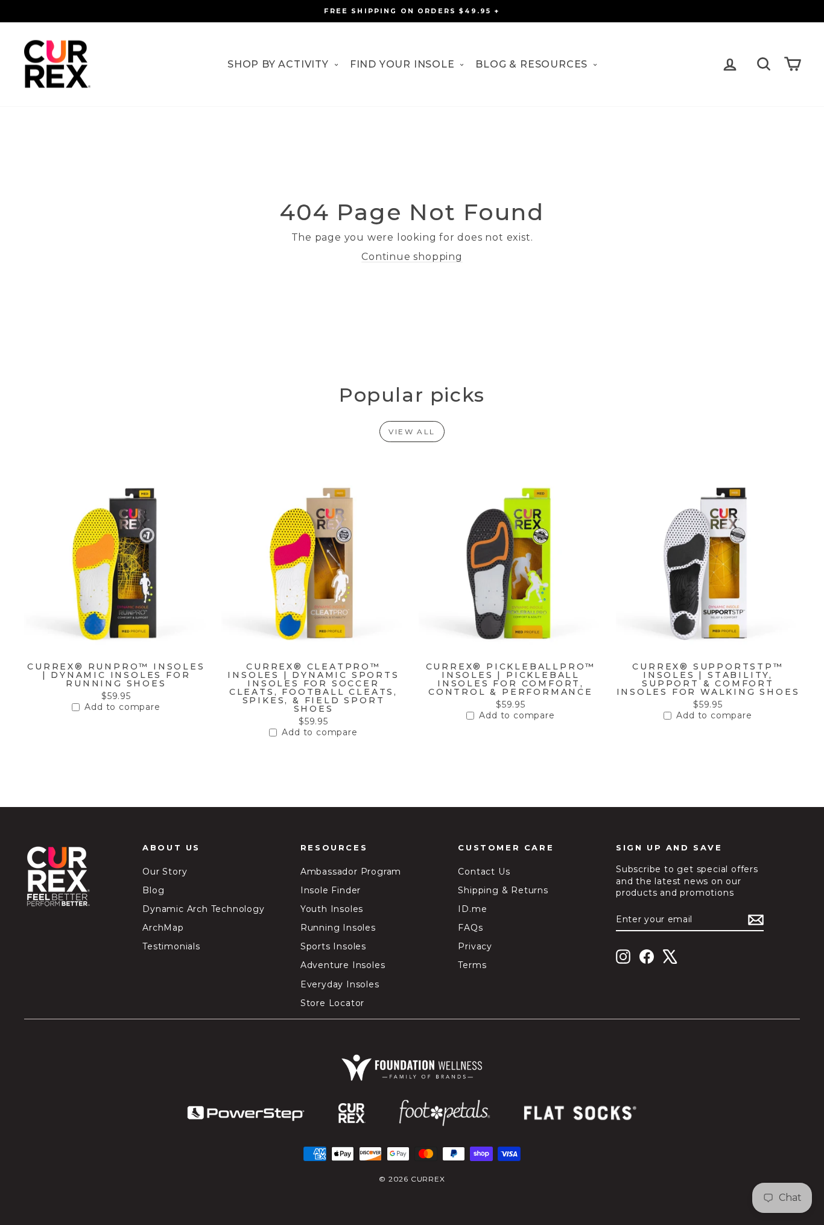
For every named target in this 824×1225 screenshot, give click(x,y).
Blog (153, 890)
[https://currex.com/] (352, 1113)
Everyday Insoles (339, 984)
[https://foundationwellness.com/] (412, 1067)
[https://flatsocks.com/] (580, 1113)
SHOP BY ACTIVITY (279, 64)
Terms (472, 965)
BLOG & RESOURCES (533, 64)
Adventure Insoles (342, 965)
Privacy (475, 946)
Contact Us (484, 871)
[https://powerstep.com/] (246, 1114)
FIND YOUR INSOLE (404, 64)
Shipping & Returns (503, 890)
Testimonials (171, 946)
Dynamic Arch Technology (203, 909)
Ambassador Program (350, 871)
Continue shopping (412, 256)
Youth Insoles (331, 909)
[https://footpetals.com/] (445, 1113)
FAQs (470, 927)
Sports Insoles (333, 946)
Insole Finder (330, 890)
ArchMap (163, 927)
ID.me (472, 909)
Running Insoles (338, 927)
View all (411, 431)
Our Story (164, 871)
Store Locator (332, 1003)
